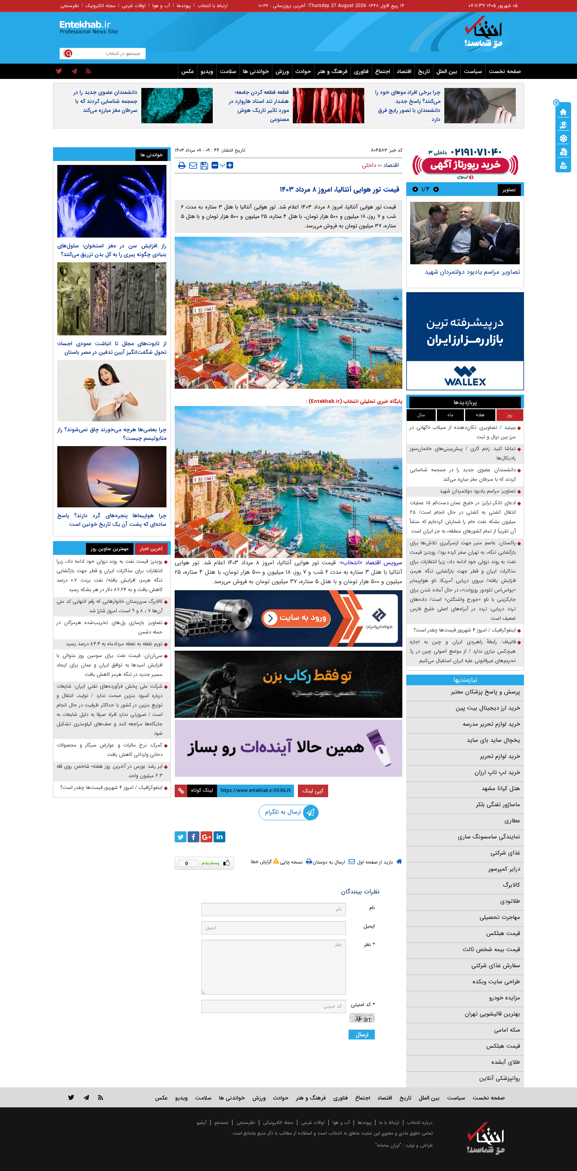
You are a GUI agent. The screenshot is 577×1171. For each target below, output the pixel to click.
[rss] (88, 71)
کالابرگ (511, 885)
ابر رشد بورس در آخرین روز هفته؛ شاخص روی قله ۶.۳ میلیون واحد (110, 771)
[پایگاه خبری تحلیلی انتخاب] (489, 35)
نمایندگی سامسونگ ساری (489, 837)
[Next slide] (415, 189)
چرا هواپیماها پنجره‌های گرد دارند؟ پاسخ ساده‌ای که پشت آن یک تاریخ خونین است (111, 520)
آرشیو (201, 1122)
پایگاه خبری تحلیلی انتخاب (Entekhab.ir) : (354, 401)
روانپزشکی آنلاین (499, 1078)
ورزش (282, 71)
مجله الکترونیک (100, 5)
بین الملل (446, 71)
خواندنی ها (256, 71)
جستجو (221, 1122)
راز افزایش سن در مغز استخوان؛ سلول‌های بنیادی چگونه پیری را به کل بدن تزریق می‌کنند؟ (111, 250)
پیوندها (184, 5)
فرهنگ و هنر (332, 71)
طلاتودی (510, 901)
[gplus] (206, 836)
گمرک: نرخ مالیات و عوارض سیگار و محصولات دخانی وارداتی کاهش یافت (110, 750)
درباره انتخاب (420, 1122)
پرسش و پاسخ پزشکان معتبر (485, 692)
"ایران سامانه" (388, 1145)
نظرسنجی (69, 5)
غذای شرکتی (505, 853)
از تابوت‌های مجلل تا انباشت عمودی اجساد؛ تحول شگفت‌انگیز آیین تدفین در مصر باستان (111, 348)
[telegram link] (86, 1097)
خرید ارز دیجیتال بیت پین (488, 708)
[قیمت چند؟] (563, 124)
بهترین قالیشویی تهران (492, 1014)
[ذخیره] (204, 165)
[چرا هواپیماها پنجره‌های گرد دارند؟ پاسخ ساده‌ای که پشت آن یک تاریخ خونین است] (111, 476)
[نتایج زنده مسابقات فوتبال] (563, 164)
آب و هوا (161, 5)
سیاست (473, 71)
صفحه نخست (505, 71)
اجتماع (382, 71)
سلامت (228, 71)
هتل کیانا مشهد (501, 788)
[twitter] (59, 71)
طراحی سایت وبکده (496, 981)
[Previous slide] (436, 189)
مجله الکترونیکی (278, 1122)
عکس (187, 71)
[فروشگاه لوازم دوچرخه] (288, 684)
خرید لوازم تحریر (500, 756)
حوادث (303, 71)
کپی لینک (313, 791)
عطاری (512, 820)
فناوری (361, 71)
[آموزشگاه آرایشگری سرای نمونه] (288, 748)
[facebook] (193, 836)
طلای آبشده (505, 1062)
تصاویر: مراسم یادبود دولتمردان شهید (472, 272)
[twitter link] (71, 1097)
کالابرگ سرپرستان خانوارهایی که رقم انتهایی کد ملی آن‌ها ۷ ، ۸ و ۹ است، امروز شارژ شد (110, 606)
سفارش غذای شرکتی (495, 965)
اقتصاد (404, 71)
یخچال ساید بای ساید (493, 740)
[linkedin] (219, 836)
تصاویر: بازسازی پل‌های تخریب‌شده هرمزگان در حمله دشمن (110, 627)
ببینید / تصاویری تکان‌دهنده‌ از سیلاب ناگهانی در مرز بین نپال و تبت (463, 432)
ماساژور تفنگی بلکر (498, 804)
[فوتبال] (563, 138)
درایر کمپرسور (504, 869)
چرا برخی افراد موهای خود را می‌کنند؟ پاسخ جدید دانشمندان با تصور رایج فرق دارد (407, 106)
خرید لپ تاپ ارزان (497, 772)
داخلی (369, 165)
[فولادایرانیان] (288, 618)
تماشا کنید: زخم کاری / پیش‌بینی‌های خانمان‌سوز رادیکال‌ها (463, 453)
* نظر (369, 944)
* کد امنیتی (363, 1005)
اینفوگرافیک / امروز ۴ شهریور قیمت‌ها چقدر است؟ (465, 630)
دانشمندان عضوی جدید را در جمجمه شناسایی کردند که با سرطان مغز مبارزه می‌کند (105, 101)
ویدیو (207, 71)
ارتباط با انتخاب (212, 5)
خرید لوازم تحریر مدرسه (491, 724)
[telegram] (74, 71)
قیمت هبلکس (503, 933)
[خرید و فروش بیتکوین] (465, 341)
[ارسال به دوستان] (193, 165)
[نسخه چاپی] (182, 165)
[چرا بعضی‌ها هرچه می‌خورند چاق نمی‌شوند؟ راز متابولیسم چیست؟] (111, 390)
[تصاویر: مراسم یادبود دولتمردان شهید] (465, 233)
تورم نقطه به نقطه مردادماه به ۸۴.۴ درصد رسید (114, 644)
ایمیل (369, 926)
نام (372, 908)
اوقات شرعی (134, 5)
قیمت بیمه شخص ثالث (491, 949)
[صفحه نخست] (563, 111)
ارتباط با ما (389, 1122)
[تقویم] (563, 151)
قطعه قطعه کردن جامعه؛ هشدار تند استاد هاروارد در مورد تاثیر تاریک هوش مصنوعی (259, 106)
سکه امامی (507, 1030)
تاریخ (424, 71)
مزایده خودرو (504, 998)
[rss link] (100, 1097)
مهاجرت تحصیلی (500, 917)
